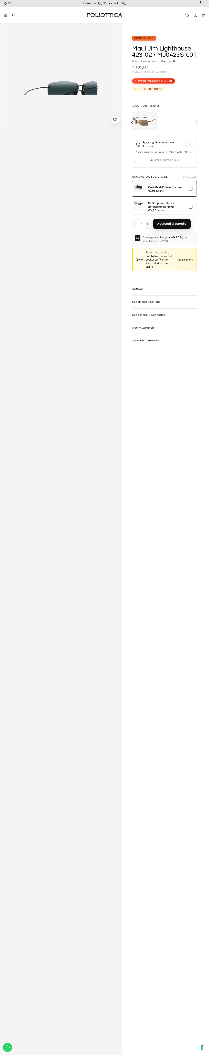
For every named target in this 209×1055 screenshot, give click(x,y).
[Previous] (7, 82)
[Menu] (202, 1046)
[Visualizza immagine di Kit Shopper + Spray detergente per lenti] (138, 205)
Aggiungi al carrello (172, 223)
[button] (5, 15)
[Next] (115, 82)
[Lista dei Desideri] (187, 15)
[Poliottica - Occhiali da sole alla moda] (104, 15)
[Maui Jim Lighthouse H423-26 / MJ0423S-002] (144, 121)
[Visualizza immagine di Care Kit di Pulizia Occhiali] (138, 187)
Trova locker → (185, 259)
